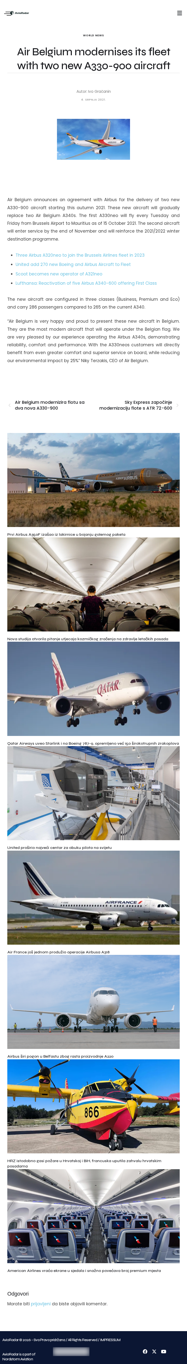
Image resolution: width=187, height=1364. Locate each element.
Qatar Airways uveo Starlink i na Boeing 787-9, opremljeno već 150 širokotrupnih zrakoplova (93, 743)
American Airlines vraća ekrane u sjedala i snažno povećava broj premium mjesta (84, 1270)
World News (93, 35)
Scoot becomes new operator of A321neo (59, 274)
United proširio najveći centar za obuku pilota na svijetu (59, 847)
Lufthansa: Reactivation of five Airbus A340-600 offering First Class (86, 283)
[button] (179, 13)
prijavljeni (41, 1304)
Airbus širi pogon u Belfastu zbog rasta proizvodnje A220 (60, 1056)
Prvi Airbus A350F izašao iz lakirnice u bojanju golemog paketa (66, 534)
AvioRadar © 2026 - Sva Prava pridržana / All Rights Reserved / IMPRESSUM (61, 1340)
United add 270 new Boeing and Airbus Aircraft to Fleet (73, 264)
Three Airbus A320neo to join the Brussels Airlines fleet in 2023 (80, 255)
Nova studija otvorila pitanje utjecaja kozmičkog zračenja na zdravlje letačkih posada (87, 639)
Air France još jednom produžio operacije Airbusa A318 (58, 952)
